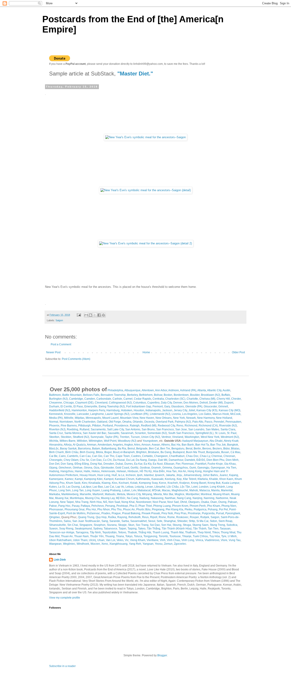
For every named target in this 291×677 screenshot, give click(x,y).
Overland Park (164, 421)
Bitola (99, 452)
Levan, (149, 486)
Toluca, (138, 536)
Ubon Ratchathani (60, 540)
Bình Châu (71, 452)
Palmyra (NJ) (183, 421)
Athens (165, 444)
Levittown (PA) (139, 414)
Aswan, (156, 444)
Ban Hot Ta (202, 444)
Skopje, (122, 525)
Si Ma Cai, (202, 521)
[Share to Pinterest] (103, 315)
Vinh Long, (188, 540)
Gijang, (53, 467)
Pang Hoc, (64, 505)
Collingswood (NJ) (120, 402)
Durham (54, 406)
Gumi (192, 467)
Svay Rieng (66, 528)
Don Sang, (67, 463)
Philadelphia (115, 390)
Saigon (59, 320)
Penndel (219, 421)
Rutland (84, 429)
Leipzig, (140, 486)
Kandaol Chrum (124, 479)
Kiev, (85, 482)
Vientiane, (153, 540)
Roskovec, (182, 517)
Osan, (214, 502)
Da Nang (141, 459)
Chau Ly (205, 456)
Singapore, (86, 525)
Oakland (102, 421)
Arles (137, 444)
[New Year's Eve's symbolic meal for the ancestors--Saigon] (145, 137)
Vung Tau (235, 540)
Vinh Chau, (174, 540)
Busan (225, 452)
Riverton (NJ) (57, 429)
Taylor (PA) (111, 437)
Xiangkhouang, (118, 543)
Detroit (204, 402)
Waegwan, (55, 543)
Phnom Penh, (198, 505)
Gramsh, (156, 467)
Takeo (142, 528)
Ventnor (166, 437)
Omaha (126, 421)
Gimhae (78, 467)
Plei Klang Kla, (175, 509)
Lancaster (83, 414)
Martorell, (98, 494)
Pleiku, (189, 509)
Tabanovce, (111, 528)
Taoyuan (225, 528)
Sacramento (98, 429)
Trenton (124, 437)
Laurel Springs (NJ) (117, 414)
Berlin (197, 448)
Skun (131, 525)
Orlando (138, 421)
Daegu (152, 459)
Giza (96, 467)
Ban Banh (188, 444)
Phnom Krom (180, 505)
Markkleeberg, (70, 494)
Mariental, (227, 490)
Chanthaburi (177, 456)
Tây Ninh (95, 532)
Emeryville (90, 406)
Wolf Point (110, 440)
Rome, (171, 517)
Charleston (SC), (176, 398)
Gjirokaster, (108, 467)
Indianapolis (153, 410)
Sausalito (113, 433)
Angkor (128, 444)
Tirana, (120, 536)
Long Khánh (217, 486)
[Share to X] (95, 315)
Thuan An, (67, 536)
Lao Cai (109, 486)
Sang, (105, 521)
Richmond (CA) (208, 425)
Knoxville (69, 414)
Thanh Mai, (177, 532)
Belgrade (142, 448)
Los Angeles (189, 414)
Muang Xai (61, 498)
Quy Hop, (101, 517)
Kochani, (124, 482)
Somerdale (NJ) (157, 433)
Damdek (190, 459)
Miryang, (147, 494)
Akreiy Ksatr (231, 440)
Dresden (108, 463)
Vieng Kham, (138, 540)
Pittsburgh (84, 425)
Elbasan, (169, 463)
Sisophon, (100, 525)
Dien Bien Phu (215, 459)
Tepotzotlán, (109, 532)
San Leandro (196, 429)
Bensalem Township (113, 394)
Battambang (108, 448)
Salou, (68, 521)
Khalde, (214, 479)
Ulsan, (101, 540)
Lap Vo (119, 486)
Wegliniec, (69, 543)
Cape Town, (123, 456)
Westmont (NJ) (230, 437)
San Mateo (212, 429)
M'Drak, (156, 490)
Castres (136, 456)
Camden (89, 398)
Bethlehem (146, 394)
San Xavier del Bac (94, 433)
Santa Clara (228, 429)
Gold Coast (122, 467)
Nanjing (197, 498)
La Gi (61, 486)
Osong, (222, 502)
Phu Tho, (116, 509)
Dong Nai (96, 463)
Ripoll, (154, 517)
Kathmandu (143, 479)
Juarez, (223, 475)
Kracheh (173, 482)
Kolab (134, 482)
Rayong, (122, 517)
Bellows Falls (91, 394)
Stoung (177, 525)
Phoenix (54, 425)
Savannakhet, (138, 521)
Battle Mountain (72, 394)
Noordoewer (143, 502)
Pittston (96, 425)
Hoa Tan (171, 471)
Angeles (118, 444)
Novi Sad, (173, 502)
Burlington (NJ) (58, 398)
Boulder (195, 394)
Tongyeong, (150, 536)
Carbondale (103, 398)
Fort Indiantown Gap (138, 406)
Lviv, (134, 490)
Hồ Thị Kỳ (146, 471)
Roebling (72, 429)
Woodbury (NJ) (127, 440)
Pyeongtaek (232, 513)
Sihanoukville (57, 525)
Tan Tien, (213, 528)
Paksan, (233, 502)
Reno (179, 425)
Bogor (108, 452)
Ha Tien (231, 467)
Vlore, (224, 540)
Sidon (213, 521)
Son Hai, (166, 525)
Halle (87, 471)
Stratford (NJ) (81, 437)
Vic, (127, 540)
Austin (226, 390)
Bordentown (181, 394)
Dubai (119, 463)
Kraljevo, (184, 482)
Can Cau (85, 456)
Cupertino (153, 402)
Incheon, (131, 475)
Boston (168, 394)
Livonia (176, 414)
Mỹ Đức (120, 498)
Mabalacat (144, 490)
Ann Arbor (161, 390)
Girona (88, 467)
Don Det (54, 463)
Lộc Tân (185, 486)
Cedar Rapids (142, 398)
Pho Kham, (214, 505)
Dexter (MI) (216, 402)
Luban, (126, 490)
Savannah (127, 433)
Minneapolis (93, 417)
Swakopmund (83, 528)
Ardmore (173, 390)
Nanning (209, 498)
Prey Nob (167, 513)
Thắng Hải (144, 532)
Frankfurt (200, 463)
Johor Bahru (210, 475)
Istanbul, (149, 475)
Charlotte (192, 398)
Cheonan (229, 456)
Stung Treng (217, 525)
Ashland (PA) (188, 390)
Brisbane (153, 452)
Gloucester (210, 406)
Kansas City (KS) (206, 410)
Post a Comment (61, 344)
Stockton (66, 437)
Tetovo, (122, 532)
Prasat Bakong (131, 513)
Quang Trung (86, 517)
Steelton (54, 437)
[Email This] (86, 315)
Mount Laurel (110, 417)
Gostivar (145, 467)
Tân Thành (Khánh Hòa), (177, 528)
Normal (53, 421)
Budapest (179, 452)
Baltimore (55, 394)
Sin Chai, (73, 525)
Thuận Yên (97, 536)
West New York (210, 437)
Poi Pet (223, 509)
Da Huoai (119, 459)
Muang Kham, (221, 494)
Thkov (215, 532)
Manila (215, 490)
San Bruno (148, 429)
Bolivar (158, 394)
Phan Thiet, (145, 505)
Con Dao (96, 459)
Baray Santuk (68, 448)
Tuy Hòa (214, 536)
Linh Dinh (60, 559)
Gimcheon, (65, 467)
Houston (139, 410)
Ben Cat (154, 448)
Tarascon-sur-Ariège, (62, 532)
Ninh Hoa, (96, 502)
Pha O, (133, 505)
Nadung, (144, 498)
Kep (179, 479)
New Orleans (164, 417)
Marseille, (86, 494)
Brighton (141, 452)
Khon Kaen (226, 479)
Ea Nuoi (158, 463)
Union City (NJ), (151, 437)
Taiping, (132, 528)
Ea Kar (138, 463)
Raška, (112, 517)
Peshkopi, (122, 505)
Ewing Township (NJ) (112, 406)
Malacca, (205, 490)
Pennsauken (233, 421)
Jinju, (179, 475)
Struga (187, 525)
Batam (96, 448)
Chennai (216, 456)
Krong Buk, (214, 482)
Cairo (62, 456)
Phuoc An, (129, 509)
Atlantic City (214, 390)
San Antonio (132, 429)
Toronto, (164, 536)
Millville (68, 417)
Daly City (166, 402)
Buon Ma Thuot (195, 452)
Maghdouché (180, 490)
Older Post (238, 352)
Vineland (177, 437)
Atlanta (201, 390)
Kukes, (53, 486)
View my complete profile (64, 597)
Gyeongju (203, 467)
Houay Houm (88, 475)
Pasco (208, 421)
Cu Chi (107, 459)
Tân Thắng (153, 528)
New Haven (147, 417)
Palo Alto (197, 421)
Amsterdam (105, 444)
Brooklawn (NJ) (210, 394)
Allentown (148, 390)
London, (204, 486)
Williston (82, 440)
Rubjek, (205, 517)
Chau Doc (192, 456)
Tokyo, (129, 536)
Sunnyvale (97, 437)
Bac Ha (175, 444)
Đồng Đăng (82, 463)
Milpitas (79, 417)
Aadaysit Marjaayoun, (195, 440)
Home (146, 352)
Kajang (233, 475)
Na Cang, (133, 498)
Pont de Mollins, (76, 513)
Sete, (160, 521)
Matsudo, (110, 494)
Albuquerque (132, 390)
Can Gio (97, 456)
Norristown (66, 421)
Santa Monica (72, 433)
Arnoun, (146, 444)
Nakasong (157, 498)
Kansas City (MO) (229, 410)
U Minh (232, 536)
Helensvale (108, 471)
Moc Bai (168, 494)
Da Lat (130, 459)
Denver (177, 402)
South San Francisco (181, 433)
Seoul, (152, 521)
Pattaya (85, 505)
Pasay (75, 505)
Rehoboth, (134, 517)
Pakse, (53, 505)
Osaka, (205, 502)
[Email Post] (79, 314)
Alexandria (56, 444)
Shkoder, (182, 521)
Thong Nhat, (228, 532)
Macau (166, 490)
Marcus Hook (221, 414)
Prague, (116, 513)
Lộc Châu (173, 486)
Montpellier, (193, 494)
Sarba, (125, 521)
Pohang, (213, 509)
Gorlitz (134, 467)
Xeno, (105, 543)
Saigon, (215, 517)
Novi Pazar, (160, 502)
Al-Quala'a (79, 444)
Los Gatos (205, 414)
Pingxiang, (158, 509)
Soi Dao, (155, 525)
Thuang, (110, 536)
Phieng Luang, (162, 505)
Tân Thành (199, 528)
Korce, (163, 482)
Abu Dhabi (216, 440)
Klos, (115, 482)
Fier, (178, 463)
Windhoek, (83, 543)
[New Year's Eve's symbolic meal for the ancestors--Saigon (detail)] (145, 190)
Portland (108, 425)
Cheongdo (55, 459)
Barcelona (84, 448)
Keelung (170, 479)
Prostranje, (194, 513)
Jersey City (180, 410)
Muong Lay (108, 498)
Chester (236, 398)
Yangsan (148, 543)
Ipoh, (140, 475)
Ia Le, (121, 475)
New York (179, 417)
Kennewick (56, 414)
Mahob (193, 490)
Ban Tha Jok (218, 444)
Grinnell (223, 406)
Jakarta (170, 475)
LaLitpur (86, 486)
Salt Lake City (115, 429)
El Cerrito (66, 406)
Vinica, (200, 540)
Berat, (189, 448)
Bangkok (232, 444)
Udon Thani (80, 540)
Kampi (79, 479)
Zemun (168, 543)
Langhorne (97, 414)
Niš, (105, 502)
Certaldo (147, 456)
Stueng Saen (200, 525)
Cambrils (72, 456)
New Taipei (67, 502)
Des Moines (190, 402)
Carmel (128, 398)
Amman (91, 444)
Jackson (167, 410)
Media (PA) (56, 417)
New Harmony (206, 417)
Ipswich (159, 475)
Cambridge (76, 398)
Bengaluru (177, 448)
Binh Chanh (56, 452)
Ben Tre (165, 448)
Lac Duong (73, 486)
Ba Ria (122, 448)
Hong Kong (195, 471)
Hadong (54, 471)
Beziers (217, 448)
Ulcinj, (93, 540)
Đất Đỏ (200, 459)
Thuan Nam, (81, 536)
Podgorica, (201, 509)
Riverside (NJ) (228, 425)
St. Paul (231, 433)
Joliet (191, 410)
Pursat (220, 513)
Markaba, (55, 494)
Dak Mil (162, 459)
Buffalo (225, 394)
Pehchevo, (98, 505)
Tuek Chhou (200, 536)
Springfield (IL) (204, 433)
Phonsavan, (56, 509)
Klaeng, (106, 482)
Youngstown (150, 440)
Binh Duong (87, 452)
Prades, (106, 513)
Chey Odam (71, 459)
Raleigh (135, 425)
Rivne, (163, 517)
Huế (114, 475)
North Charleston (84, 421)
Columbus (139, 402)
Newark (191, 417)
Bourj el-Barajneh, (124, 452)
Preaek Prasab (151, 513)
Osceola (149, 421)
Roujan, (195, 517)
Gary (167, 406)
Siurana (112, 525)
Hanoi (78, 471)
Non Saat (114, 502)
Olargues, (194, 502)
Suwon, (53, 528)
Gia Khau (230, 463)
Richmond (191, 425)
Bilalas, (235, 448)
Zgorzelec (180, 543)
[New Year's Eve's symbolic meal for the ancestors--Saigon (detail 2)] (145, 243)
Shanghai (170, 521)
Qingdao (54, 517)
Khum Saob (73, 482)
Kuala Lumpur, (231, 482)
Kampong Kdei (93, 479)
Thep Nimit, (204, 532)
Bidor (226, 448)
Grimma (167, 467)
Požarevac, (94, 513)
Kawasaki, (157, 479)
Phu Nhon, (103, 509)
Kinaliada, (94, 482)
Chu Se (84, 459)
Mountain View (129, 417)
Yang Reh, (135, 543)
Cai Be (53, 456)
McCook (235, 414)
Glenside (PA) (193, 406)
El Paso (78, 406)
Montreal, (206, 494)
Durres (128, 463)
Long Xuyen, (93, 490)
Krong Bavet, (199, 482)
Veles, (120, 540)
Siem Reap (225, 521)
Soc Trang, (142, 525)
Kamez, (69, 479)
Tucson (135, 437)
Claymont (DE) (84, 402)
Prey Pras (180, 513)
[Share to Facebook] (99, 315)
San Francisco (165, 429)
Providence (121, 425)
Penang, (110, 505)
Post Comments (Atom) (76, 359)
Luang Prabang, (111, 490)
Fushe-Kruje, (215, 463)
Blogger (162, 655)
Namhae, (170, 498)
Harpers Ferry (96, 410)
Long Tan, (78, 490)
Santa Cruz (56, 433)
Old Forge (115, 421)
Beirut (131, 448)
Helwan (121, 471)
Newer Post (53, 352)
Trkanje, (187, 536)
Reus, (145, 517)
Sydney (97, 528)
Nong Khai (128, 502)
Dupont (228, 402)
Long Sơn (64, 490)
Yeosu (159, 543)
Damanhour (176, 459)
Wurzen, (95, 543)
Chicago (68, 402)
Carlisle (117, 398)
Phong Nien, (229, 505)
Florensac (188, 463)
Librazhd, (160, 486)
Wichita (53, 440)
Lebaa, (129, 486)
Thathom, (191, 532)
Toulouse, (175, 536)
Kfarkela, (203, 479)
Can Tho (109, 456)
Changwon (161, 456)
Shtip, (192, 521)
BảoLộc (54, 448)
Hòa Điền (159, 471)
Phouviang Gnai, (75, 509)
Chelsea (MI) (207, 398)
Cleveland (101, 402)
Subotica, (232, 525)
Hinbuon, (133, 471)
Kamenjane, (56, 479)
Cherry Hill (223, 398)
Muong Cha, (92, 498)
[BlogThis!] (90, 315)
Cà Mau (235, 452)
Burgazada (213, 452)
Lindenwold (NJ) (160, 414)
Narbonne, (222, 498)
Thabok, (133, 532)
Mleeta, (158, 494)
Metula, (121, 494)
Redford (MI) (148, 425)
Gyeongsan (218, 467)
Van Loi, (111, 540)
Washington (192, 437)
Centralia (158, 398)
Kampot (108, 479)
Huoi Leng (103, 475)
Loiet (194, 486)
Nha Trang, (82, 502)
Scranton (140, 433)
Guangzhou (180, 467)
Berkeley (132, 394)
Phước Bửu (143, 509)
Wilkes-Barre (67, 440)
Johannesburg (192, 475)
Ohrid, (184, 502)
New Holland (224, 417)
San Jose (181, 429)
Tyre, (224, 536)
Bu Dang (166, 452)
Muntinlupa (77, 498)
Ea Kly (147, 463)
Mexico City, (134, 494)
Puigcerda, (208, 513)
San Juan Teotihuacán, (86, 521)
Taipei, (123, 528)
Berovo (206, 448)
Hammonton (79, 410)
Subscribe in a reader (62, 666)
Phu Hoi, (91, 509)
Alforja (68, 444)
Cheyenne (55, 402)
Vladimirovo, (212, 540)
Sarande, (115, 521)
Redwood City (166, 425)
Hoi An (182, 471)
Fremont (158, 406)
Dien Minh (232, 459)
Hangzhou (66, 471)
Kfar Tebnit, (190, 479)
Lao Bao (98, 486)
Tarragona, (82, 532)
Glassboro (177, 406)
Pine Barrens (69, 425)
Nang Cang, (184, 498)
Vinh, (163, 540)
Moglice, (180, 494)
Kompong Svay (148, 482)
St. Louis (220, 433)
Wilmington (96, 440)
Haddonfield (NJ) (59, 410)
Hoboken (126, 410)
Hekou (96, 471)
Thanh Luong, (161, 532)
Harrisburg (113, 410)
